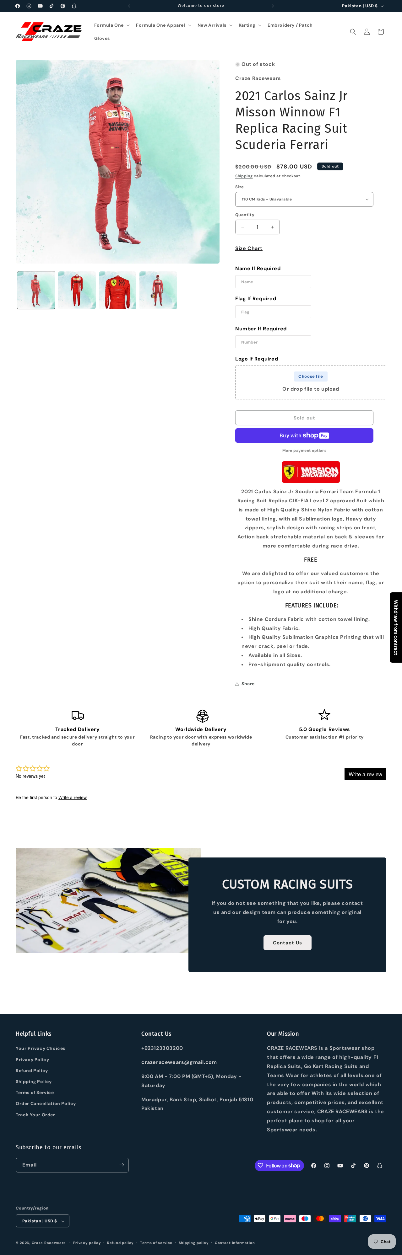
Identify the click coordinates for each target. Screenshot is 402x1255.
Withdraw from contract (396, 627)
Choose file (310, 376)
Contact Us (287, 943)
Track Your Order (35, 1115)
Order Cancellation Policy (46, 1104)
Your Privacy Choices (40, 1048)
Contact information (235, 1243)
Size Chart (249, 248)
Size (239, 187)
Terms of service (156, 1243)
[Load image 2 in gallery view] (77, 290)
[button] (111, 25)
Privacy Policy (32, 1059)
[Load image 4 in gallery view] (158, 290)
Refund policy (120, 1243)
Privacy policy (87, 1243)
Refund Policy (32, 1070)
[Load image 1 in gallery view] (36, 290)
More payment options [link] (304, 450)
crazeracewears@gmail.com (179, 1062)
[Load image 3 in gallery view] (118, 290)
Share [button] (248, 683)
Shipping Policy (34, 1081)
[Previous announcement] (129, 6)
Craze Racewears (49, 1243)
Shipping (244, 176)
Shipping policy (194, 1243)
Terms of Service (35, 1093)
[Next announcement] (273, 6)
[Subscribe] (121, 1164)
